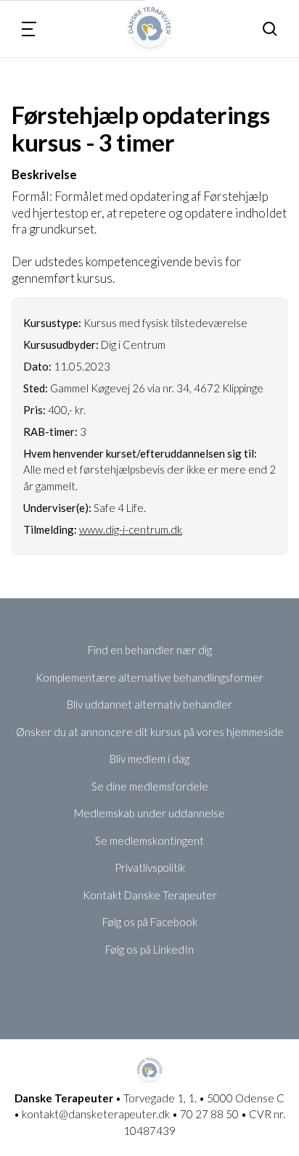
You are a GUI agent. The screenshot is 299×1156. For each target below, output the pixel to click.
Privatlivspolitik (150, 867)
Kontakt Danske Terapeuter (150, 894)
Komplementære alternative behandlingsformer (149, 677)
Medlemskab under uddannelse (149, 812)
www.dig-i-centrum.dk (130, 529)
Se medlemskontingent (149, 840)
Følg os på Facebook (149, 921)
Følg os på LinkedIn (149, 949)
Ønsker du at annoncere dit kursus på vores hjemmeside (150, 731)
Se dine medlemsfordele (149, 786)
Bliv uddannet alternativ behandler (149, 704)
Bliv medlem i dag (149, 758)
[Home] (149, 28)
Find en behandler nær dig (150, 649)
